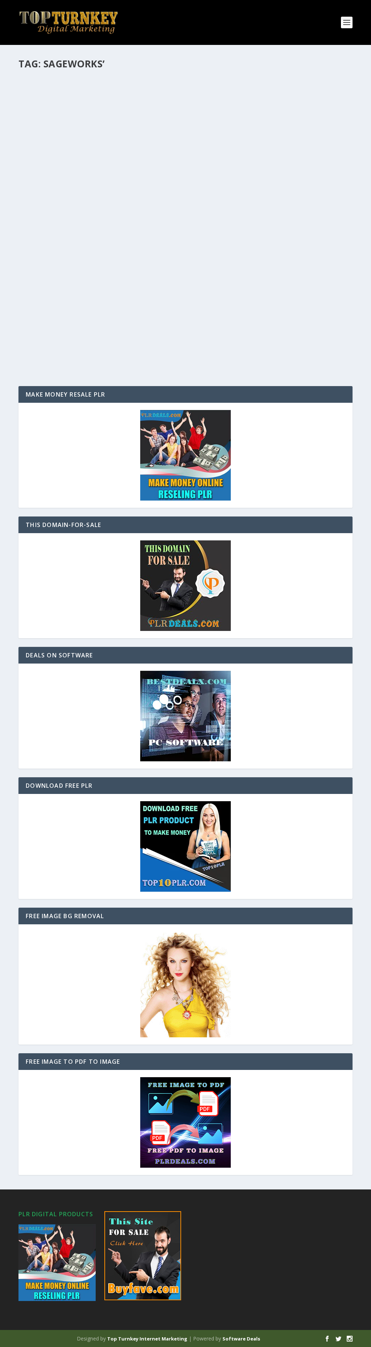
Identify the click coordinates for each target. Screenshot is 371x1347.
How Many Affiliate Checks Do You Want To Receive (112, 85)
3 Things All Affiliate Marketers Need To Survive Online (119, 146)
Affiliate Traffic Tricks (65, 328)
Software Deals (241, 1338)
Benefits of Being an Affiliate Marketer (92, 267)
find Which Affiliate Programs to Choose (96, 206)
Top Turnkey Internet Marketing (147, 1338)
